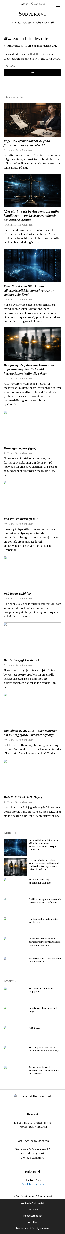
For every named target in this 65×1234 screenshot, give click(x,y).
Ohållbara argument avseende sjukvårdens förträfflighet (45, 901)
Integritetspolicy (32, 1215)
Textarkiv (32, 1209)
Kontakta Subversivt (32, 1203)
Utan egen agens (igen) (20, 448)
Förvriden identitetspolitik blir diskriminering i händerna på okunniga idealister (44, 941)
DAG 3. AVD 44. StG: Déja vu (24, 797)
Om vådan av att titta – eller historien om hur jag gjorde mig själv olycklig (31, 733)
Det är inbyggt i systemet (21, 660)
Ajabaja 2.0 (34, 1027)
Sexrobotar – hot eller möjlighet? (41, 990)
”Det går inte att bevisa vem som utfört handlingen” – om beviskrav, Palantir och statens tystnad (31, 215)
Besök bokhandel (32, 1184)
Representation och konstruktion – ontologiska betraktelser (44, 1070)
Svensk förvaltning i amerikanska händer (40, 881)
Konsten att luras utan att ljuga (43, 1010)
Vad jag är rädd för (17, 593)
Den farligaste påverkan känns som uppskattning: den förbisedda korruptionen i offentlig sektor (29, 369)
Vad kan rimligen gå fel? (21, 519)
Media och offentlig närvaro (32, 1228)
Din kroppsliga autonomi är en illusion (44, 920)
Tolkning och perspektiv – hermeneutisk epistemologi (44, 1049)
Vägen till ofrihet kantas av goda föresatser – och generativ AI (27, 143)
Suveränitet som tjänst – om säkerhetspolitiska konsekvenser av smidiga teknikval (29, 290)
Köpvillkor (32, 1222)
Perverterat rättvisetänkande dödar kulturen (45, 960)
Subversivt (32, 13)
